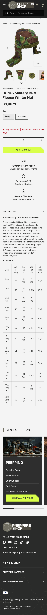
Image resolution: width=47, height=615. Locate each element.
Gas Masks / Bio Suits (16, 491)
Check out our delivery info (23, 169)
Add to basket (23, 150)
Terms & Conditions (23, 606)
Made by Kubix (30, 600)
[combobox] (23, 13)
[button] (43, 5)
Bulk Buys (11, 486)
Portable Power (13, 470)
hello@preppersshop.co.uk (22, 552)
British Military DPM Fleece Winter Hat (25, 24)
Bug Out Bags (12, 480)
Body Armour (12, 475)
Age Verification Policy (11, 609)
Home (5, 24)
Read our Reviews (24, 184)
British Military (8, 88)
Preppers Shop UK (16, 600)
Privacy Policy (8, 606)
